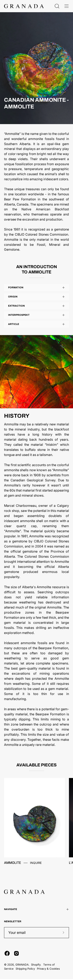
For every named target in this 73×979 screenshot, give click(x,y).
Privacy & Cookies (48, 968)
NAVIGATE (10, 909)
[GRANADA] (24, 6)
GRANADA (22, 964)
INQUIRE (36, 862)
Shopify (35, 964)
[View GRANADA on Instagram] (16, 953)
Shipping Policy (25, 968)
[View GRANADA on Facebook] (7, 953)
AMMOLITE (12, 863)
